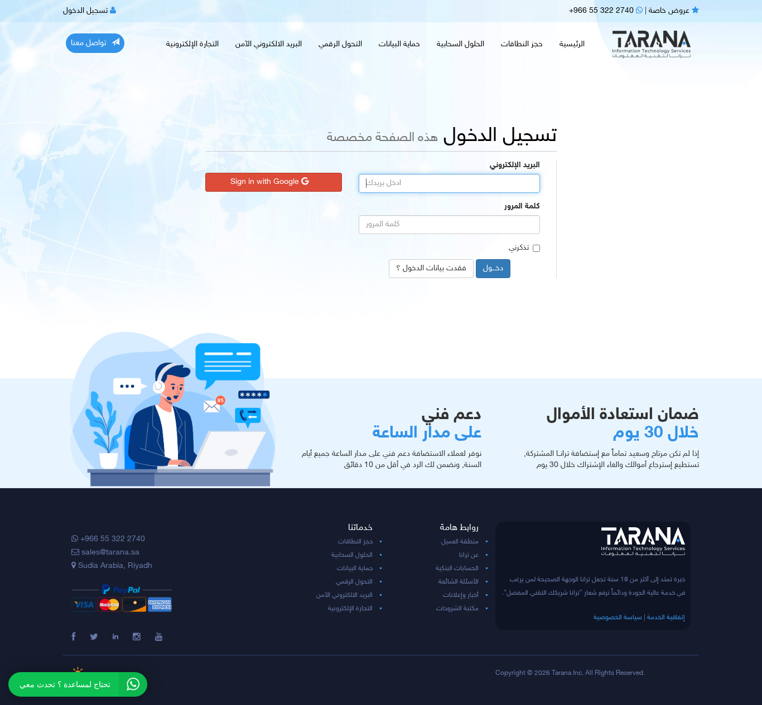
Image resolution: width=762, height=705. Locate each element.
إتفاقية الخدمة (666, 617)
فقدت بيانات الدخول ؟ (431, 268)
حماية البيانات (399, 44)
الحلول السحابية (460, 44)
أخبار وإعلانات (461, 595)
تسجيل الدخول (86, 11)
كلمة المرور (522, 206)
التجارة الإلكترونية (192, 44)
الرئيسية (572, 44)
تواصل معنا (88, 43)
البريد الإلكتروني (515, 165)
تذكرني (519, 247)
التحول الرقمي (340, 44)
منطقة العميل (460, 542)
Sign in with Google (265, 182)
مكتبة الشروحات (457, 608)
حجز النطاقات (522, 44)
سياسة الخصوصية (618, 617)
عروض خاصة (670, 11)
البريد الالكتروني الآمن (268, 44)
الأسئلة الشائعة (458, 582)
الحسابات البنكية (457, 568)
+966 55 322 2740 (602, 11)
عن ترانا (469, 555)
